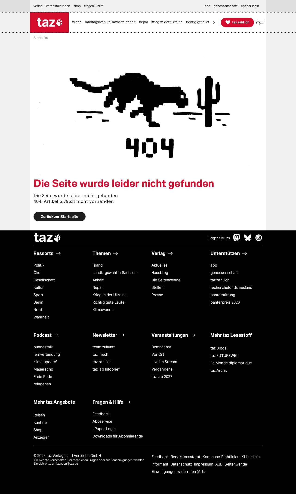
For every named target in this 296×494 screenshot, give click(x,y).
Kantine (40, 422)
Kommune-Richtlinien (221, 456)
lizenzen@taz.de (67, 464)
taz (47, 238)
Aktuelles (159, 265)
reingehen (42, 384)
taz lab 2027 (161, 376)
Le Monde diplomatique (231, 363)
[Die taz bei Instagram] (258, 240)
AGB (219, 464)
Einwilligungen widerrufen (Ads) (178, 471)
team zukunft (103, 347)
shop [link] (77, 6)
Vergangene (162, 369)
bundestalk (43, 347)
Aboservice (102, 421)
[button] (260, 22)
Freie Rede (43, 376)
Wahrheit (41, 317)
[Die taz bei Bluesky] (248, 240)
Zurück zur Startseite (59, 216)
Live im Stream (164, 361)
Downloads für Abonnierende (117, 436)
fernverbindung (47, 354)
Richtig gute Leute (108, 302)
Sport (38, 295)
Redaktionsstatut (186, 456)
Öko (37, 272)
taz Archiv (219, 370)
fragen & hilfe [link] (94, 6)
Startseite (41, 37)
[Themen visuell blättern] (214, 22)
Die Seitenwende (165, 280)
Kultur (39, 287)
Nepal (97, 287)
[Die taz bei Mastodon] (237, 240)
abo (213, 265)
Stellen (157, 287)
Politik (39, 265)
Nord (38, 309)
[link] (78, 22)
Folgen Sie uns (219, 238)
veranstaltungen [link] (58, 6)
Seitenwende (236, 464)
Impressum (204, 464)
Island (97, 265)
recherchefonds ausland (231, 287)
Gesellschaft (44, 280)
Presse (157, 295)
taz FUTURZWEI (223, 355)
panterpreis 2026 (225, 302)
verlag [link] (38, 6)
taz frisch (100, 354)
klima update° (45, 361)
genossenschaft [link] (225, 6)
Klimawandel (103, 309)
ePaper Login (104, 428)
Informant (160, 464)
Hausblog (159, 272)
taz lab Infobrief (106, 369)
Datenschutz (181, 464)
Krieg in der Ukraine (109, 295)
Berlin (38, 302)
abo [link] (207, 6)
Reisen (39, 415)
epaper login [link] (250, 6)
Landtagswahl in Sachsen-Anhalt (115, 276)
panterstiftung (222, 295)
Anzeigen (41, 437)
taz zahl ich (219, 280)
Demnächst (161, 347)
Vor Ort (157, 354)
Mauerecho (43, 369)
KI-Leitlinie (250, 456)
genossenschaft (224, 272)
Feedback (101, 414)
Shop (38, 430)
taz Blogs (218, 348)
